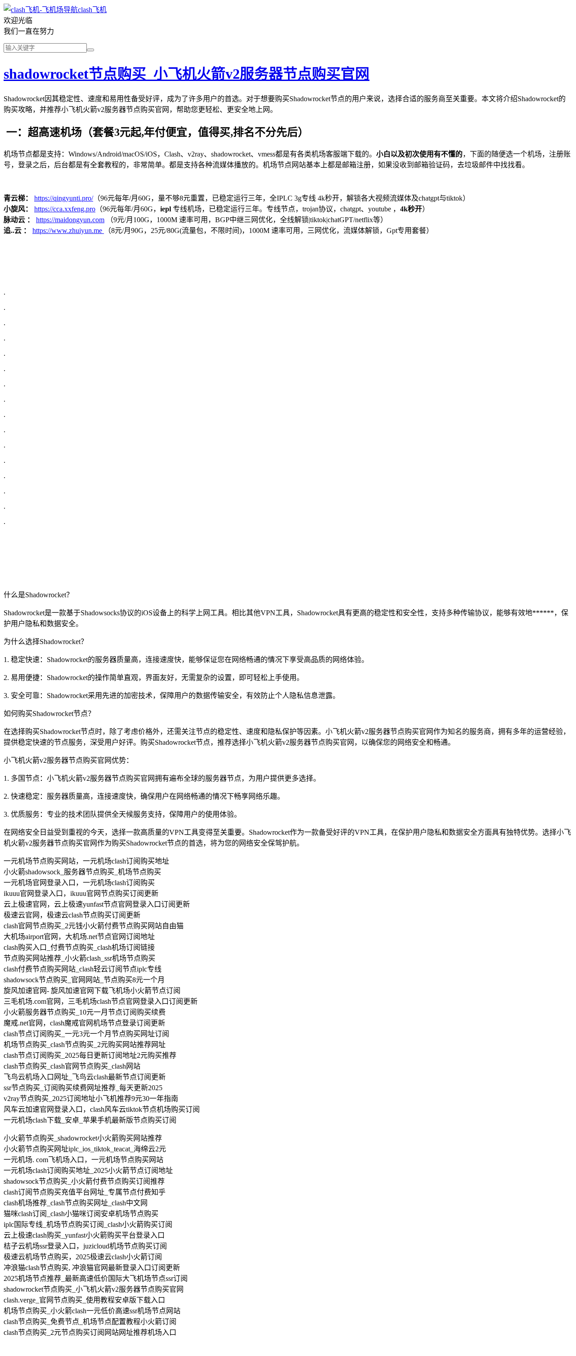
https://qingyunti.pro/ (63, 198)
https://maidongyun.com (70, 220)
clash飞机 (92, 9)
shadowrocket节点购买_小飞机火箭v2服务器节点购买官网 (186, 74)
